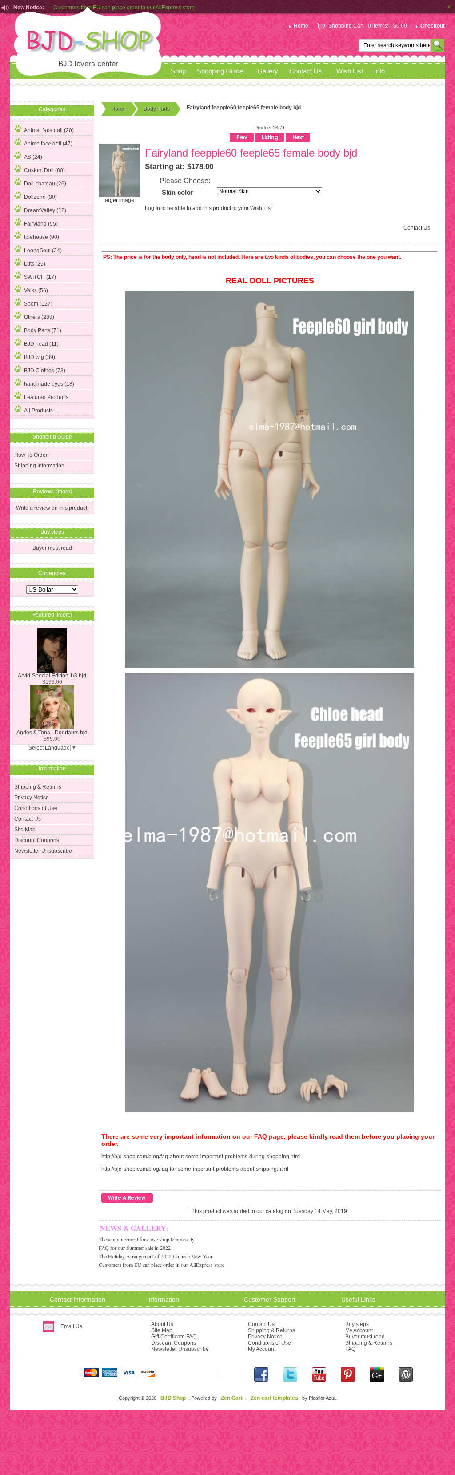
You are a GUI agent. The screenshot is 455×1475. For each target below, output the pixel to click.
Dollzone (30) (40, 197)
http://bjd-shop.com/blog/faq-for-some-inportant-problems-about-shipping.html (194, 1169)
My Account (261, 1349)
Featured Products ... (49, 397)
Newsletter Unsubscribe (43, 851)
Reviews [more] (52, 491)
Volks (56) (36, 290)
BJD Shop (173, 1398)
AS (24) (33, 157)
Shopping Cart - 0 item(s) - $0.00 (367, 26)
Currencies (52, 572)
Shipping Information (39, 466)
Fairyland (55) (41, 224)
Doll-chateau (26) (45, 184)
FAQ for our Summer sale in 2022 (135, 1247)
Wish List (349, 71)
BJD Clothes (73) (44, 370)
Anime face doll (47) (48, 144)
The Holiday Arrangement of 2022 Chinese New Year (155, 1256)
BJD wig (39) (39, 357)
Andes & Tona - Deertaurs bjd (52, 732)
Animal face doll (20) (49, 130)
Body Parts (157, 109)
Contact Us (305, 71)
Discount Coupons (36, 840)
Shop (178, 71)
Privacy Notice (31, 797)
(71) (42, 330)
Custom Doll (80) (44, 170)
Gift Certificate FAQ (173, 1337)
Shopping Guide (220, 71)
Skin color (177, 192)
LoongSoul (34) (43, 250)
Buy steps (357, 1324)
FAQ (350, 1349)
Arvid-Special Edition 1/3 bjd (52, 676)
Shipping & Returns (37, 787)
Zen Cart (232, 1398)
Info (379, 71)
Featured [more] (52, 615)
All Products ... (41, 410)
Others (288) (39, 317)
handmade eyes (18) (49, 384)
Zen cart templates (274, 1398)
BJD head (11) (41, 344)
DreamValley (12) (45, 210)
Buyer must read (52, 548)
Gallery (267, 71)
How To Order (31, 455)
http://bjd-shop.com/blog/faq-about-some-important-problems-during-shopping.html (201, 1156)
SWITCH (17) (40, 277)
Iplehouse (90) (41, 237)
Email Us (71, 1326)
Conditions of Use (35, 808)
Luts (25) (34, 264)
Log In (152, 208)
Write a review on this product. (52, 508)
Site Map (25, 829)
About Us (162, 1324)
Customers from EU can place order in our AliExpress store (161, 1264)
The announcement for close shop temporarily (147, 1239)
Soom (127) (38, 304)
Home (301, 26)
